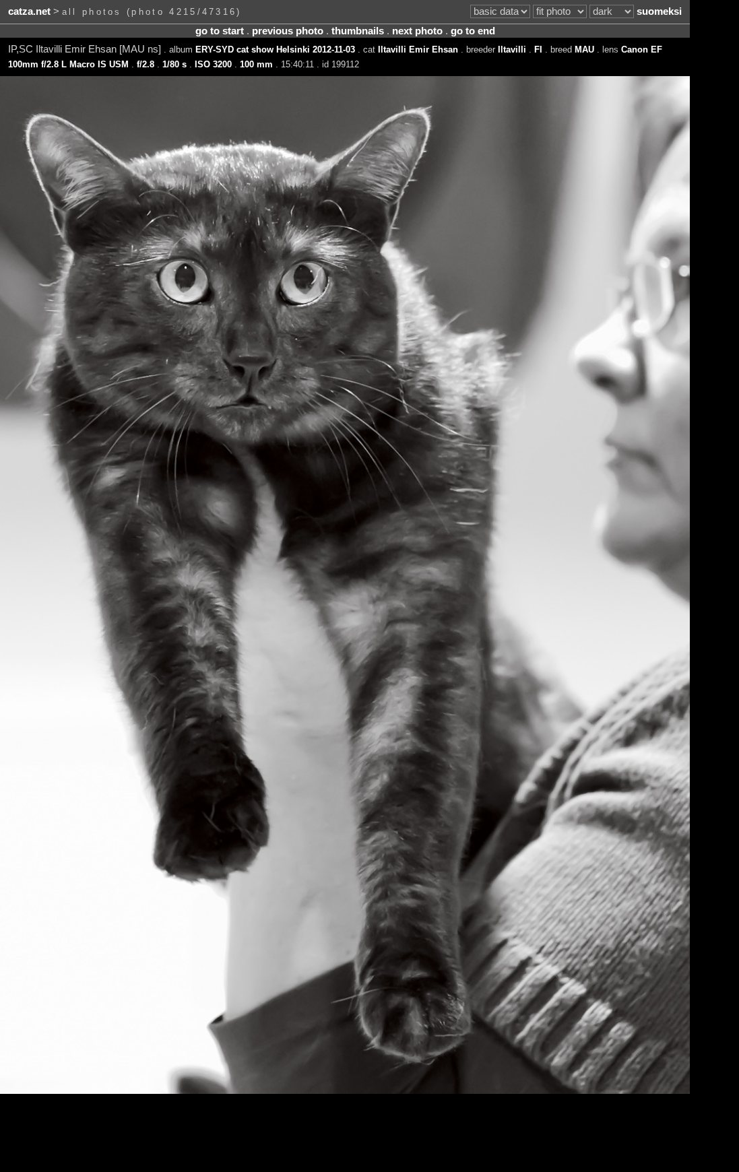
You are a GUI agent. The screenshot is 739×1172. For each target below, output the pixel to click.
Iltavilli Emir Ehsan (418, 49)
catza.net (29, 11)
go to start (219, 31)
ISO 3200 (213, 64)
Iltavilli (512, 49)
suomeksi (659, 11)
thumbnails (357, 31)
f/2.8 (145, 64)
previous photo (287, 31)
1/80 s (174, 64)
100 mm (256, 64)
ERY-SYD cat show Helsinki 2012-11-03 (275, 49)
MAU (584, 49)
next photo (417, 31)
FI (538, 49)
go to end (473, 31)
